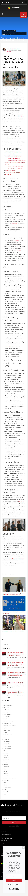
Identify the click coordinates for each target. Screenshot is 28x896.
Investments (6, 753)
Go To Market (6, 741)
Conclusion (8, 174)
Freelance (6, 737)
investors (14, 223)
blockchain (6, 709)
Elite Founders (7, 716)
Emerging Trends (10, 170)
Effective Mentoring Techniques (16, 160)
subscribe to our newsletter (15, 559)
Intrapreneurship (7, 750)
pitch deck (6, 773)
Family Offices (7, 730)
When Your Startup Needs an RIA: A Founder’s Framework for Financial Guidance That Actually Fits (15, 654)
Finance (5, 732)
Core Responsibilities (14, 158)
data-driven (21, 502)
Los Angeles (6, 759)
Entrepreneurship (7, 723)
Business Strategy (7, 714)
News (5, 769)
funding (19, 250)
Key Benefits (11, 154)
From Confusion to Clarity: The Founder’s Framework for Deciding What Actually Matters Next (15, 692)
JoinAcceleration (23, 15)
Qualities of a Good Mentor (15, 166)
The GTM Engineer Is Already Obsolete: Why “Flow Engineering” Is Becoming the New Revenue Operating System (16, 674)
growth (21, 115)
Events (5, 728)
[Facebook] (6, 2)
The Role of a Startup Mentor (13, 156)
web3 (5, 794)
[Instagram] (2, 2)
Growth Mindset (7, 746)
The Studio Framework (6, 834)
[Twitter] (9, 2)
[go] (24, 644)
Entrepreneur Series (8, 721)
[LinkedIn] (4, 2)
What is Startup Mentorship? (13, 152)
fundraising (6, 739)
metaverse (6, 764)
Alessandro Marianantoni (13, 49)
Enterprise (6, 718)
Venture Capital (7, 791)
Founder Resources (8, 734)
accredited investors (8, 705)
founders (17, 240)
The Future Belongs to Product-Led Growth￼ (13, 631)
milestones (8, 346)
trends (10, 139)
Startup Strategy (7, 787)
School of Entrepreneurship (10, 778)
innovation (20, 117)
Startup (5, 784)
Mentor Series (7, 762)
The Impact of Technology (12, 172)
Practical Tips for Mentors (15, 168)
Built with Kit (14, 826)
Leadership (6, 757)
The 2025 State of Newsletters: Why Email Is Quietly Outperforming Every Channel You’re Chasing (15, 664)
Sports (5, 782)
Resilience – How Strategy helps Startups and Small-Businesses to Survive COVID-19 (13, 593)
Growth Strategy (7, 748)
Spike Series (6, 780)
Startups (9, 51)
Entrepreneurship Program (9, 725)
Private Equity (7, 775)
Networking (6, 766)
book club (6, 712)
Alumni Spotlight (7, 707)
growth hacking (7, 744)
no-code (5, 771)
